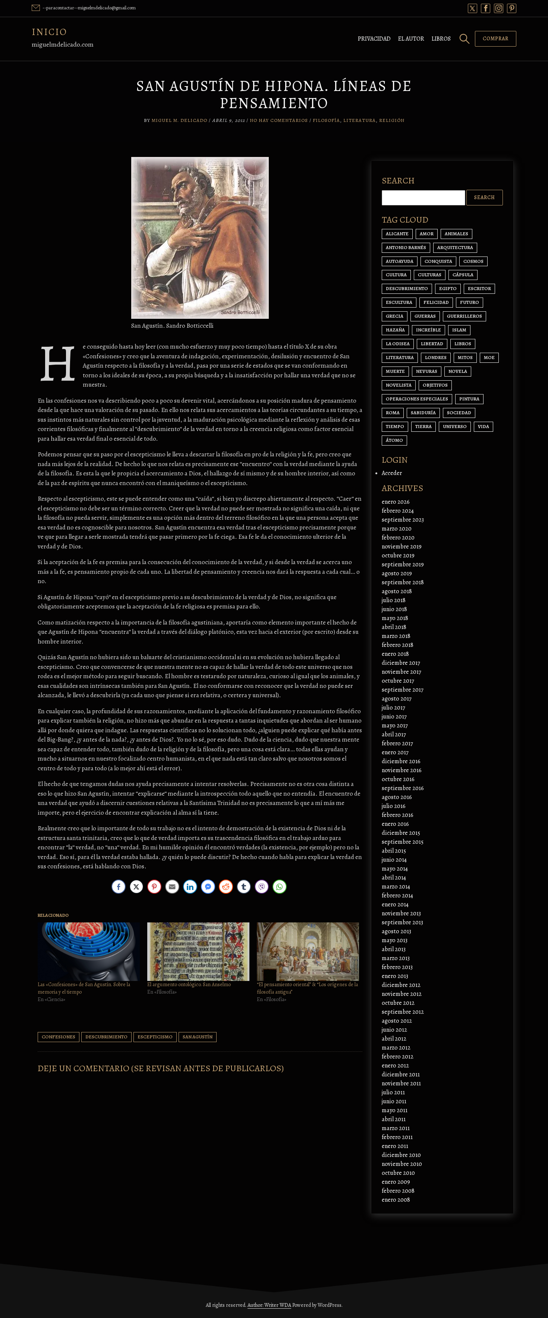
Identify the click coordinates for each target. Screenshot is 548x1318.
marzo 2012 (396, 1048)
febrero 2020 (398, 538)
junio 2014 (394, 860)
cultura (396, 274)
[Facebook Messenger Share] (208, 887)
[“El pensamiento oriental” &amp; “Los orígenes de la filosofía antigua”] (308, 951)
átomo (394, 440)
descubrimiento (106, 1037)
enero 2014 (395, 904)
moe (489, 357)
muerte (395, 371)
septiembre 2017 (402, 690)
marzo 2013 (396, 958)
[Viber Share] (262, 887)
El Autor (411, 39)
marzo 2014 (396, 887)
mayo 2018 (395, 618)
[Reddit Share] (226, 887)
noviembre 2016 (402, 770)
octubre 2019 (398, 555)
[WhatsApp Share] (280, 887)
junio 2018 (394, 609)
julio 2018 (394, 600)
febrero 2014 (397, 895)
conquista (438, 261)
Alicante (397, 233)
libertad (432, 343)
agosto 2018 (397, 591)
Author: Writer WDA (269, 1305)
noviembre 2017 (401, 672)
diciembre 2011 (401, 1074)
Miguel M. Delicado (179, 120)
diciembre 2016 (401, 761)
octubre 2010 (398, 1173)
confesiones (58, 1037)
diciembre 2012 (401, 985)
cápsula (463, 274)
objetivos (435, 385)
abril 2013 (394, 949)
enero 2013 (395, 976)
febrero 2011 (397, 1137)
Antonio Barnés (406, 247)
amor (427, 233)
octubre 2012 (398, 1003)
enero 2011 (395, 1146)
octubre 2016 (398, 779)
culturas (429, 274)
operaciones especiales (417, 399)
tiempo (395, 426)
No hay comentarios (279, 120)
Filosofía (326, 120)
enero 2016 (395, 824)
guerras (425, 316)
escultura (399, 302)
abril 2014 (394, 878)
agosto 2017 (397, 699)
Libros (441, 39)
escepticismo (155, 1037)
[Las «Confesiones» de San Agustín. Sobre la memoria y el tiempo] (89, 951)
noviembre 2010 (402, 1164)
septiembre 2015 (402, 842)
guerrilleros (464, 316)
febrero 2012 (397, 1057)
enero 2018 (395, 654)
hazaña (395, 330)
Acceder (392, 473)
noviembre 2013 (401, 913)
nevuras (426, 371)
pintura (469, 399)
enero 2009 (396, 1182)
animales (456, 233)
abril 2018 (394, 627)
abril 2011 (394, 1119)
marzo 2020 (397, 529)
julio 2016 (394, 806)
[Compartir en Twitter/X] (136, 887)
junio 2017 (394, 717)
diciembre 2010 (401, 1155)
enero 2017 (395, 752)
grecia (394, 316)
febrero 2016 (397, 815)
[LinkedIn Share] (190, 887)
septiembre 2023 (403, 520)
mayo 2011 (394, 1110)
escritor (479, 288)
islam (459, 330)
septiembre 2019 (403, 564)
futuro (469, 302)
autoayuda (399, 261)
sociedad (459, 412)
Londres (436, 357)
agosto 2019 (397, 573)
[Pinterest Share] (154, 887)
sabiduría (423, 412)
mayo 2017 (395, 725)
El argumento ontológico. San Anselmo (189, 984)
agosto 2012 (397, 1021)
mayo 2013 (394, 940)
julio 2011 (393, 1092)
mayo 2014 (395, 869)
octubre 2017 (398, 681)
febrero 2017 (397, 743)
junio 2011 (394, 1101)
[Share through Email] (172, 887)
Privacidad (374, 39)
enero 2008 (396, 1200)
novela (457, 371)
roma (393, 412)
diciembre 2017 (401, 663)
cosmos (473, 261)
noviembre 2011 (401, 1083)
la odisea (398, 343)
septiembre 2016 (403, 788)
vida (483, 426)
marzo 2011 (396, 1128)
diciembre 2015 (401, 833)
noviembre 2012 (402, 994)
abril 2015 (394, 851)
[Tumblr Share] (244, 887)
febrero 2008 (398, 1191)
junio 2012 (394, 1030)
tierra (423, 426)
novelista (399, 385)
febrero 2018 (397, 645)
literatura (400, 357)
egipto (448, 288)
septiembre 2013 (402, 922)
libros (462, 343)
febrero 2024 (398, 511)
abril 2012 (394, 1039)
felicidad (436, 302)
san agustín (197, 1037)
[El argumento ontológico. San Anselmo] (198, 951)
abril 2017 (394, 734)
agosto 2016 (397, 797)
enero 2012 (395, 1065)
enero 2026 (396, 502)
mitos (465, 357)
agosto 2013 (396, 931)
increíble (428, 330)
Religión (391, 120)
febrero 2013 (397, 967)
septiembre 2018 (403, 582)
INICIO (49, 31)
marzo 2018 (396, 636)
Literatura (359, 120)
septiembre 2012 (403, 1012)
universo (455, 426)
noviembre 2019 (402, 546)
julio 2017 (393, 708)
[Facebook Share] (118, 887)
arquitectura (455, 247)
